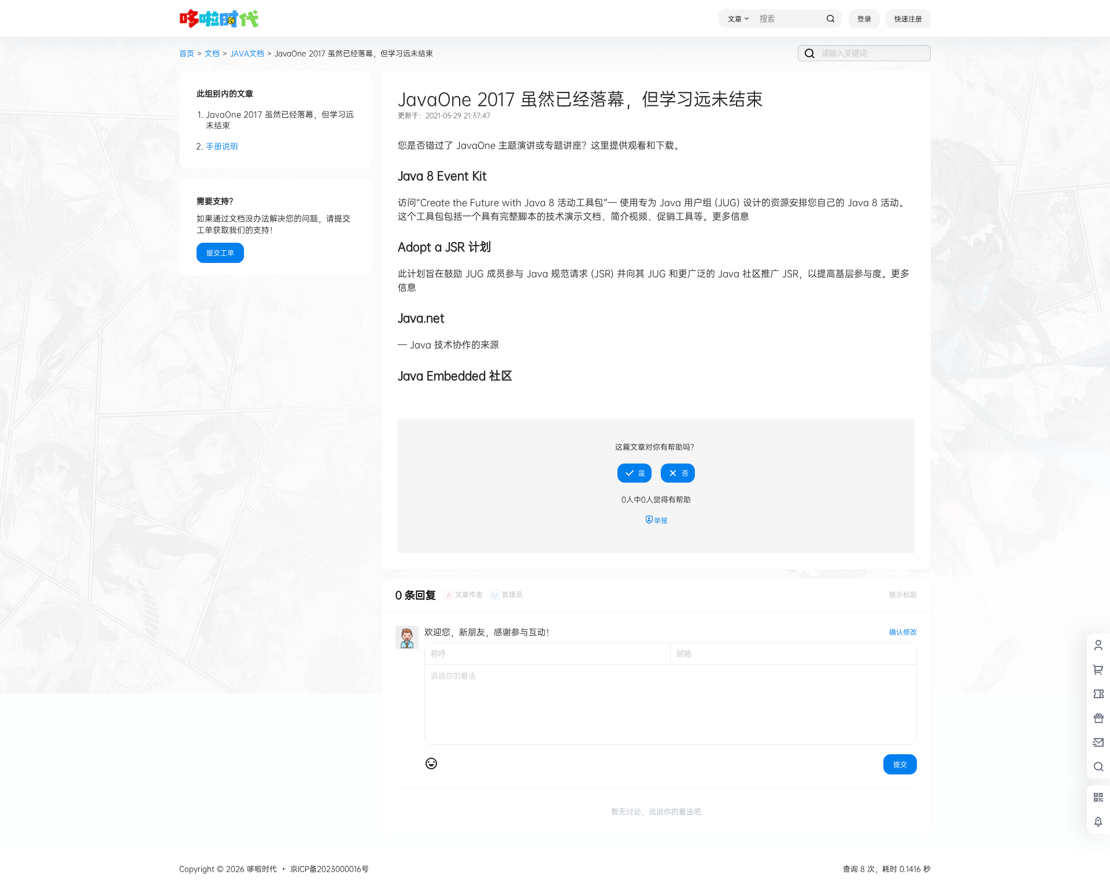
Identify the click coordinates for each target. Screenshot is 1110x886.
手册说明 (222, 145)
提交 (900, 764)
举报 (661, 520)
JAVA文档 (247, 53)
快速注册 (908, 19)
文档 (212, 53)
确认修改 (903, 632)
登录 (864, 19)
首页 (186, 53)
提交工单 (220, 253)
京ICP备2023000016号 (329, 868)
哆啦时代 (261, 868)
